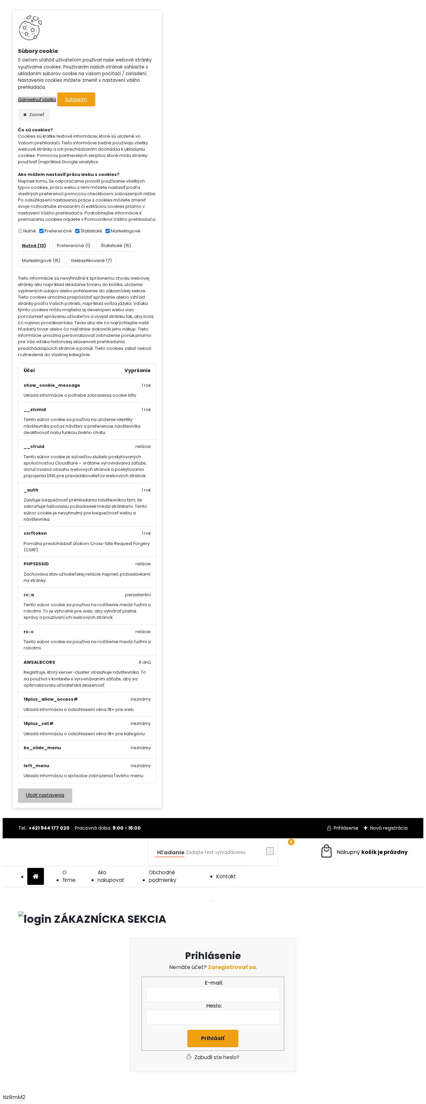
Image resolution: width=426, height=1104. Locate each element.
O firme (69, 876)
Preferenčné (58, 231)
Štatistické (91, 231)
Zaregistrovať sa (232, 967)
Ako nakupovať (111, 876)
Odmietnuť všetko (37, 99)
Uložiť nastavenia (45, 795)
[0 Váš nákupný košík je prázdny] (364, 852)
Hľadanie (170, 852)
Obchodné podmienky (162, 876)
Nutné (29, 231)
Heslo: (214, 1005)
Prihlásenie (346, 828)
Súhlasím (76, 99)
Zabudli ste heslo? (216, 1057)
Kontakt (226, 876)
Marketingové (125, 231)
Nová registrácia (389, 828)
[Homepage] (35, 876)
